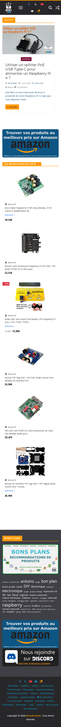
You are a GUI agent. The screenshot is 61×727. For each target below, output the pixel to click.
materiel (35, 598)
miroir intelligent (9, 601)
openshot (33, 601)
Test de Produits (14, 689)
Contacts (39, 705)
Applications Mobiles (45, 689)
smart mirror (26, 609)
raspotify (27, 606)
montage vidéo (23, 601)
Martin (10, 87)
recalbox (36, 605)
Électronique (12, 59)
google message (36, 592)
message (43, 598)
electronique (12, 591)
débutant (50, 587)
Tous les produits (14, 701)
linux (15, 595)
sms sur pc (51, 609)
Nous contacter (52, 705)
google (26, 592)
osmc (52, 601)
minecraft (52, 598)
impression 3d (50, 591)
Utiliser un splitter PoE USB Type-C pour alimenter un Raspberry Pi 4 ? (28, 71)
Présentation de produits (17, 693)
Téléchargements (47, 693)
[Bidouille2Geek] (8, 8)
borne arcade (8, 586)
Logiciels (33, 693)
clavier (19, 586)
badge (37, 582)
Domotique (13, 697)
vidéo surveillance (34, 612)
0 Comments (22, 87)
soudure (10, 611)
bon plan (49, 581)
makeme (26, 598)
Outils (31, 705)
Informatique (28, 689)
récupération (46, 606)
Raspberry (26, 59)
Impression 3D (47, 686)
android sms (14, 582)
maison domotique (11, 598)
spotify (18, 612)
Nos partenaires (30, 708)
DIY (27, 586)
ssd (23, 611)
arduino (27, 581)
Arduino (35, 686)
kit (4, 595)
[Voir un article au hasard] (57, 7)
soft (3, 612)
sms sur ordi (41, 609)
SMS (33, 609)
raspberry (12, 605)
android (5, 582)
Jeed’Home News (27, 697)
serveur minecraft (10, 609)
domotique (38, 586)
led (9, 594)
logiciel (24, 594)
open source (44, 601)
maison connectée (38, 595)
